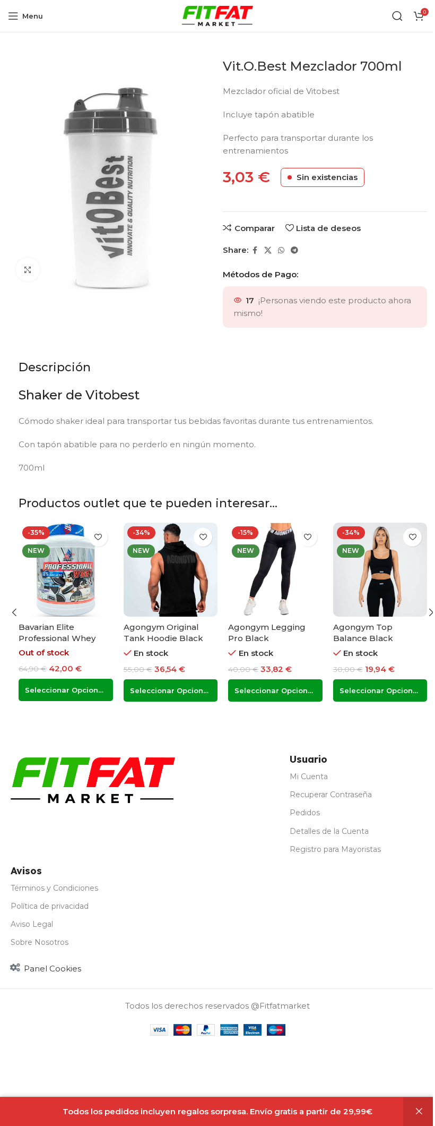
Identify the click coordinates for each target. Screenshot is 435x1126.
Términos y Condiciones (54, 888)
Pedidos (305, 812)
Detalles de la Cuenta (329, 831)
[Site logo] (218, 15)
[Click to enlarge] (28, 270)
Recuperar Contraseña (331, 794)
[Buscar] (397, 16)
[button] (14, 612)
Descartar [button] (419, 1111)
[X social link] (268, 250)
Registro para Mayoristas (335, 849)
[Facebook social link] (254, 250)
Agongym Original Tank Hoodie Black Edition (163, 638)
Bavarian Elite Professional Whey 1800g (57, 638)
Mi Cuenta (309, 776)
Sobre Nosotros (39, 942)
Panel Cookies (52, 968)
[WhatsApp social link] (281, 250)
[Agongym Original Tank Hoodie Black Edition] (171, 570)
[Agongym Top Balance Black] (380, 570)
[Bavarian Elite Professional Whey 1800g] (66, 570)
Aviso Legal (32, 924)
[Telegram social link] (294, 250)
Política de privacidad (50, 906)
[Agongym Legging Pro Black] (275, 570)
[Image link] (93, 779)
